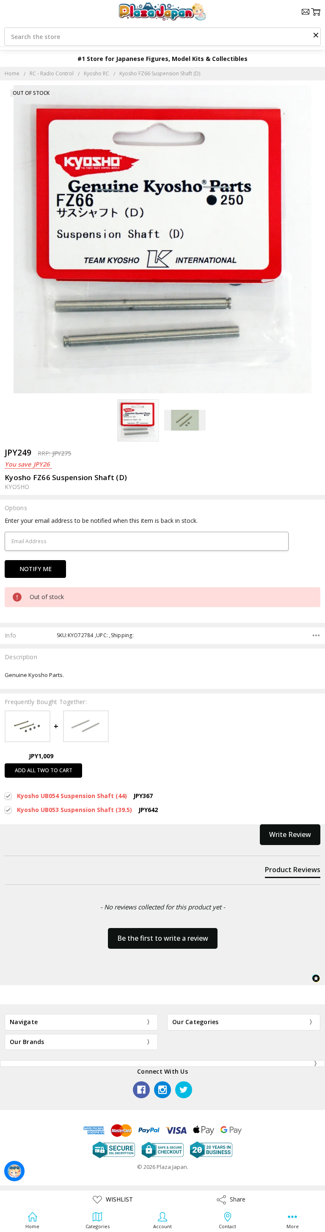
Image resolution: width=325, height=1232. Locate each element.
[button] (316, 34)
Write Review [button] (290, 834)
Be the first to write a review (162, 938)
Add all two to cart (43, 770)
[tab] (292, 871)
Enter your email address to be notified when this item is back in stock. (101, 521)
